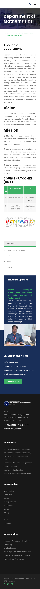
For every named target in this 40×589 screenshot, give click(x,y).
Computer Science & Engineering (17, 449)
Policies (7, 520)
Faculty (9, 261)
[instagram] (12, 583)
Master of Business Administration (17, 473)
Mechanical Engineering (13, 470)
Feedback (8, 523)
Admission (8, 495)
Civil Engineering (10, 466)
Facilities (9, 256)
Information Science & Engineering (17, 453)
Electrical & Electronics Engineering (18, 463)
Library (6, 513)
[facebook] (4, 583)
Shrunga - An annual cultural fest (17, 541)
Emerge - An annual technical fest (17, 555)
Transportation (10, 502)
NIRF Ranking (9, 491)
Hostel (6, 498)
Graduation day (10, 548)
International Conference (14, 559)
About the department (15, 250)
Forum (9, 267)
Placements (8, 505)
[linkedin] (8, 583)
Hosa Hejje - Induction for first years (18, 552)
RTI (5, 516)
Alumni (6, 509)
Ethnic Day (8, 544)
